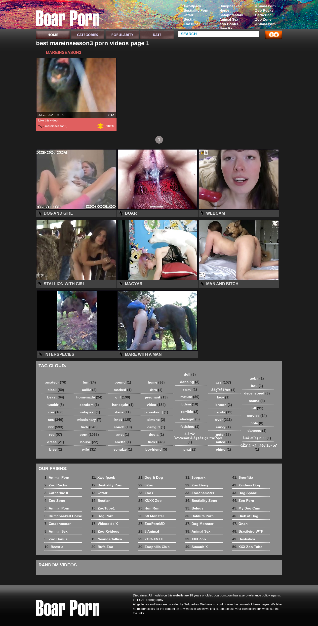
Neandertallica (106, 539)
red (55, 434)
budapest (89, 412)
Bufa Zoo (102, 547)
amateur (55, 382)
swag (190, 389)
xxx (55, 427)
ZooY (146, 493)
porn (89, 434)
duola (156, 434)
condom (89, 405)
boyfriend (156, 449)
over (223, 420)
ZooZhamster (199, 493)
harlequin (123, 405)
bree (55, 449)
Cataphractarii (231, 15)
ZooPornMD (151, 524)
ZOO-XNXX (150, 539)
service (257, 416)
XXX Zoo (195, 539)
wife (89, 449)
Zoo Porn (243, 501)
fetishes (189, 427)
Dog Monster (199, 524)
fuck (89, 427)
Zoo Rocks (264, 10)
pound (123, 382)
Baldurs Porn (199, 516)
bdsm (189, 404)
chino (223, 449)
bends (223, 412)
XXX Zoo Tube (247, 547)
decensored (257, 393)
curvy (223, 427)
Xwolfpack (192, 6)
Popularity (122, 34)
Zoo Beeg (196, 485)
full (256, 408)
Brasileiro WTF (247, 531)
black (55, 390)
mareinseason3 (55, 126)
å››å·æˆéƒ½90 (257, 438)
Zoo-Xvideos (105, 531)
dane (123, 412)
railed (223, 442)
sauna (257, 401)
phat (190, 449)
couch (123, 427)
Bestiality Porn (196, 10)
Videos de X (104, 524)
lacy (223, 397)
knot (122, 420)
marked (123, 390)
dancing (189, 382)
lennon (223, 405)
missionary (89, 420)
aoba (257, 378)
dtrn (156, 390)
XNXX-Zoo (150, 501)
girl (122, 397)
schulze (123, 449)
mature (189, 397)
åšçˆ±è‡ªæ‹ (223, 390)
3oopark (195, 477)
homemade (89, 397)
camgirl (156, 427)
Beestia (225, 28)
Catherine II (265, 15)
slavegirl (190, 419)
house (89, 442)
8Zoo (145, 485)
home (156, 382)
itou (257, 386)
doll (190, 374)
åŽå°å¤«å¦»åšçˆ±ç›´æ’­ (258, 447)
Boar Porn (67, 15)
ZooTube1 (192, 24)
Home (52, 34)
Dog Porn (102, 516)
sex (55, 420)
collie (89, 390)
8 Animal (148, 531)
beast (55, 397)
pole (256, 423)
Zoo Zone (263, 19)
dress (55, 442)
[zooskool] (156, 412)
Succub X (196, 547)
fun (89, 382)
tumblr (55, 405)
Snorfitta (242, 477)
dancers (257, 430)
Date (157, 34)
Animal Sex (228, 19)
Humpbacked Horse (230, 8)
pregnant (156, 397)
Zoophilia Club (154, 547)
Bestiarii (191, 19)
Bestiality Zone (201, 501)
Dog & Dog (150, 477)
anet (122, 434)
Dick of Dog (245, 516)
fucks (156, 442)
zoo (56, 412)
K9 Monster (151, 516)
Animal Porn (265, 6)
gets (223, 434)
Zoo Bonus (228, 24)
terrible (190, 412)
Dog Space (244, 493)
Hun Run (148, 508)
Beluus (194, 508)
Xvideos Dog (246, 485)
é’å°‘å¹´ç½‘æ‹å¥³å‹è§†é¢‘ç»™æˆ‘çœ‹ (191, 438)
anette (123, 442)
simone (156, 420)
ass (223, 382)
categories (87, 34)
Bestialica (243, 539)
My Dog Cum (246, 508)
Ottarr (188, 15)
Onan (240, 524)
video (156, 405)
